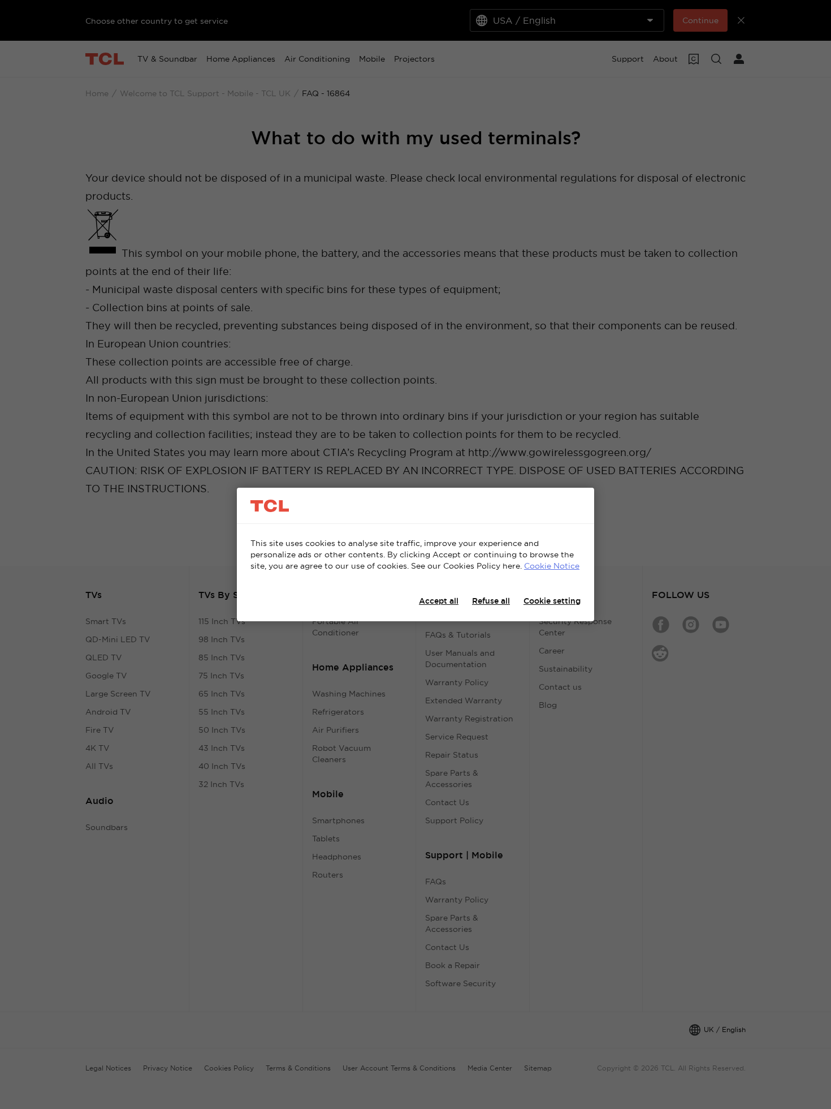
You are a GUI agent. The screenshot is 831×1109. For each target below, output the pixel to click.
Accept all (438, 601)
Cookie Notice (551, 566)
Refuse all (491, 601)
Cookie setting (552, 601)
